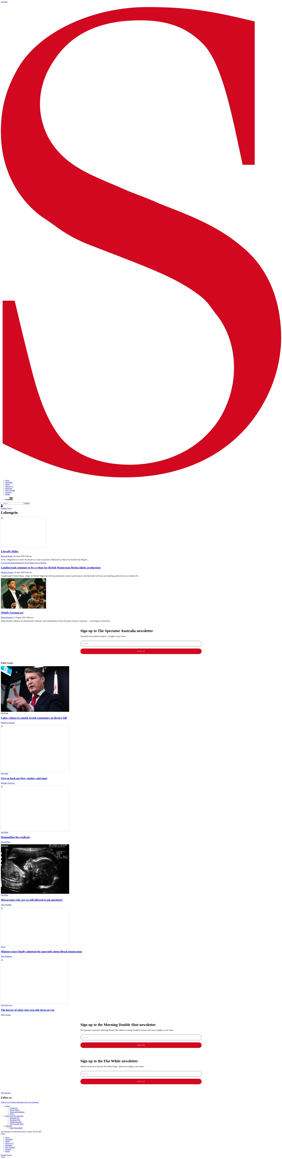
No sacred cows (6, 1005)
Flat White (4, 713)
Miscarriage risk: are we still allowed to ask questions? (32, 899)
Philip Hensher (7, 617)
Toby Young (6, 1015)
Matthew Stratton (8, 723)
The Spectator (6, 1093)
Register (4, 508)
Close (3, 1134)
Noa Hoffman (6, 956)
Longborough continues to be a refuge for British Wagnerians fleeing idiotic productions (51, 567)
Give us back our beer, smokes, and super (24, 778)
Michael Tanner (7, 572)
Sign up (141, 651)
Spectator (4, 2)
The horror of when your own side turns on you (27, 1009)
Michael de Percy (8, 783)
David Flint (5, 842)
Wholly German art (12, 612)
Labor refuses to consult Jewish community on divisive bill (34, 717)
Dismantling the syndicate (15, 837)
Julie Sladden (6, 905)
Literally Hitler (10, 551)
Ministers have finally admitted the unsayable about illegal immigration (41, 951)
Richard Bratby (7, 556)
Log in (9, 508)
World (3, 947)
